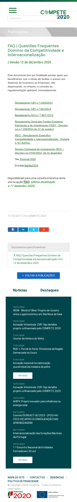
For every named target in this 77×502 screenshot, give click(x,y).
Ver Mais (22, 375)
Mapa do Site (16, 477)
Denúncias (57, 477)
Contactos (37, 477)
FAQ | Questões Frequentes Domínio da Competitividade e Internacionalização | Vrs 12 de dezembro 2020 (37, 259)
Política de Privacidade (23, 481)
